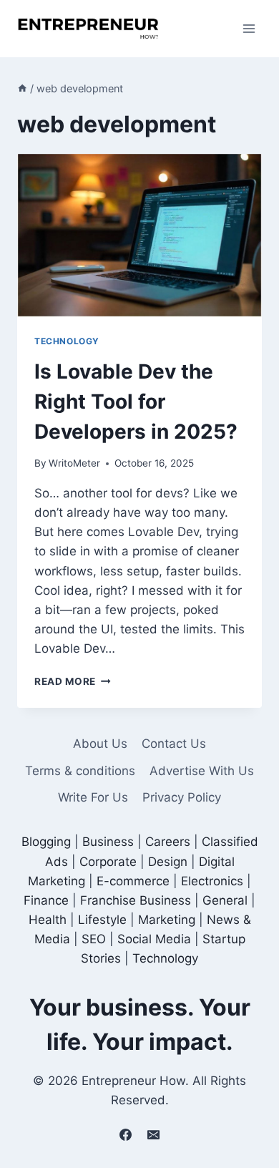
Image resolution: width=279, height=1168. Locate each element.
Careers (167, 841)
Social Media (154, 939)
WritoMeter (74, 463)
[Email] (154, 1134)
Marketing (166, 919)
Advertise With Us (202, 771)
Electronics (212, 881)
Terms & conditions (80, 771)
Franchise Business (135, 900)
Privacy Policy (181, 797)
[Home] (22, 88)
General (225, 900)
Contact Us (174, 743)
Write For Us (93, 797)
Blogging (46, 841)
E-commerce (133, 881)
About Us (100, 743)
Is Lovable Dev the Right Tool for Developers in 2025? (136, 401)
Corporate (108, 862)
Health (48, 919)
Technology (66, 341)
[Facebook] (125, 1134)
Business (108, 841)
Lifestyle (102, 919)
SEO (94, 939)
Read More (72, 681)
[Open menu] (248, 28)
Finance (46, 900)
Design (167, 862)
